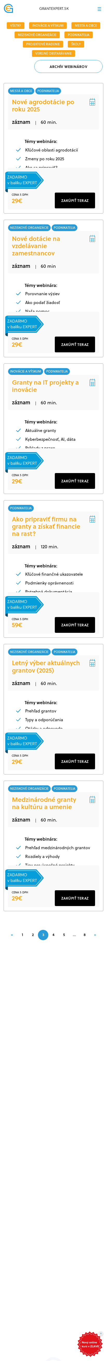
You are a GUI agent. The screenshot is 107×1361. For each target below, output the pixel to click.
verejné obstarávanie (53, 53)
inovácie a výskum (47, 25)
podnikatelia (78, 35)
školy (76, 44)
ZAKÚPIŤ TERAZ (75, 200)
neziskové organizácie (37, 35)
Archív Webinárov (68, 66)
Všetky (15, 25)
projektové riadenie (43, 44)
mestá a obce (86, 25)
